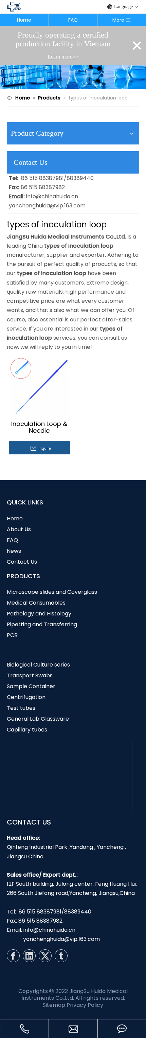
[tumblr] (61, 955)
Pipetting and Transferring (42, 624)
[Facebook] (13, 955)
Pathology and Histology (39, 613)
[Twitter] (45, 955)
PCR (12, 635)
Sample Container (31, 686)
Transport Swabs (30, 675)
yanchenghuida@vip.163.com (47, 205)
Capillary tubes (27, 730)
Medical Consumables (36, 603)
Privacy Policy (85, 1005)
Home (24, 20)
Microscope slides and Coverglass (52, 592)
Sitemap (54, 1005)
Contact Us (22, 562)
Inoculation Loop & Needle (39, 427)
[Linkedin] (29, 955)
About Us (19, 529)
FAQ (73, 20)
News (14, 551)
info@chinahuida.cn (52, 196)
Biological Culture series (38, 665)
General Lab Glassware (38, 719)
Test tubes (21, 708)
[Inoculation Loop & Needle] (39, 386)
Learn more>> (63, 57)
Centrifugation (26, 697)
